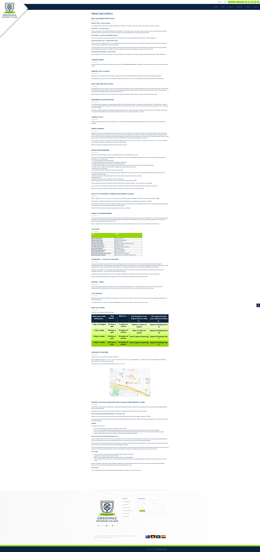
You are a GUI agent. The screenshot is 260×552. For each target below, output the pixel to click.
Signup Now (142, 510)
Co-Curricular (230, 6)
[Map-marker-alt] (246, 2)
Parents (219, 2)
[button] (258, 305)
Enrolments (248, 6)
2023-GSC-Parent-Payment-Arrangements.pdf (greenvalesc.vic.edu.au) (145, 140)
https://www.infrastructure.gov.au (134, 470)
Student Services (239, 6)
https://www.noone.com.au (118, 363)
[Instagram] (255, 2)
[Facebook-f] (252, 2)
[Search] (258, 2)
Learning (222, 6)
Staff (225, 2)
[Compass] (249, 2)
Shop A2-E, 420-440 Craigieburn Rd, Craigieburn (118, 359)
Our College (215, 6)
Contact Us (256, 6)
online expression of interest (108, 198)
